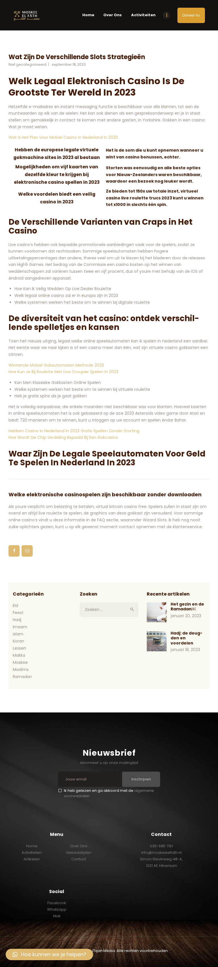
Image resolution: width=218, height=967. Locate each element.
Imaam (20, 627)
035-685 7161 (161, 846)
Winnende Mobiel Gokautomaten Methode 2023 (56, 365)
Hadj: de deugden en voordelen (186, 638)
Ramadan (22, 676)
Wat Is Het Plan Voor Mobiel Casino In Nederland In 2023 (63, 137)
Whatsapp (56, 909)
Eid (15, 605)
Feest (18, 612)
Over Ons (78, 846)
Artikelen (32, 859)
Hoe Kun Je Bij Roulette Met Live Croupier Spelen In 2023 (63, 372)
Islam (18, 634)
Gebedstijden (78, 852)
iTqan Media (103, 950)
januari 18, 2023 (185, 649)
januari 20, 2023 (186, 616)
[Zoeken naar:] (109, 609)
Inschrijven (141, 779)
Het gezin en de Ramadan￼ (187, 607)
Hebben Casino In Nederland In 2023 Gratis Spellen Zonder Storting (74, 431)
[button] (49, 954)
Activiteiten (32, 852)
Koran (18, 641)
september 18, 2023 (69, 64)
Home (31, 846)
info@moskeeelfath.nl (161, 852)
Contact (78, 859)
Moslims (21, 669)
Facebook (56, 903)
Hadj (17, 620)
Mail (56, 916)
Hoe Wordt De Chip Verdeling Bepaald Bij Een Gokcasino (63, 437)
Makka (19, 655)
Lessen (19, 648)
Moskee (20, 662)
